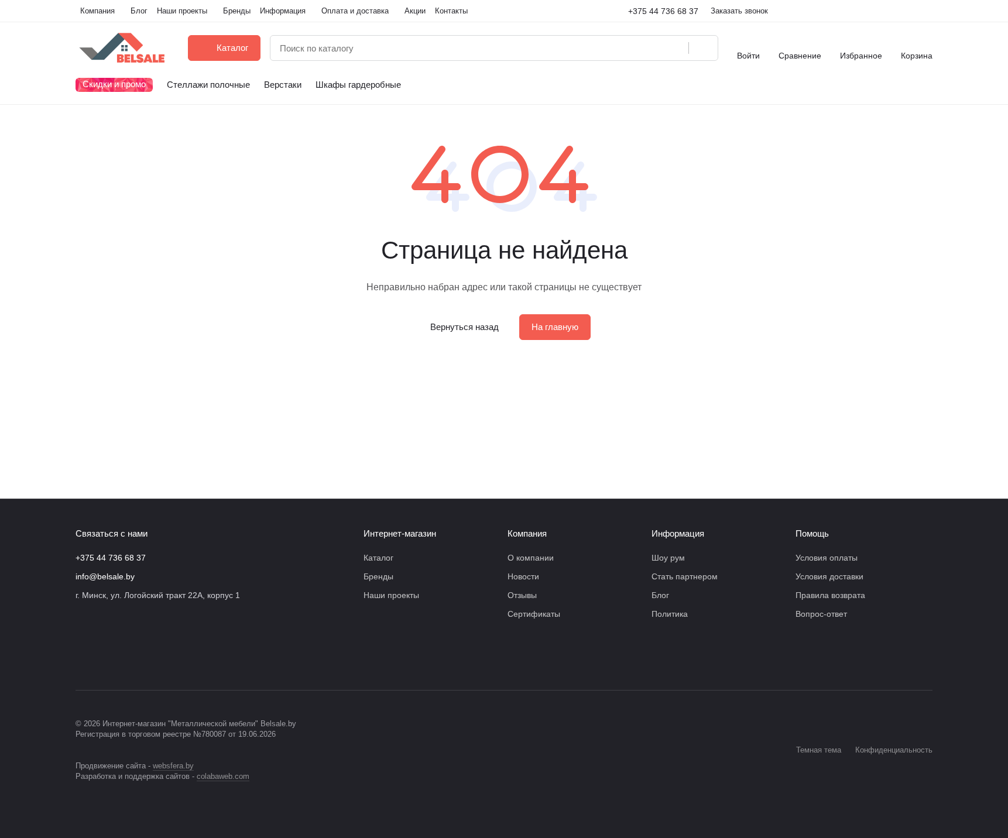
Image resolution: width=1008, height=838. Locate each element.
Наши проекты (391, 595)
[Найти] (703, 48)
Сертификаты (534, 614)
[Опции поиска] (650, 48)
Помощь (812, 533)
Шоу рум (668, 557)
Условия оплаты (827, 557)
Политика (670, 614)
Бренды (378, 576)
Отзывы (522, 595)
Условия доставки (829, 576)
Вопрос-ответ (821, 614)
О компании (531, 557)
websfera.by (173, 765)
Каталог (378, 557)
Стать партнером (685, 576)
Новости (523, 576)
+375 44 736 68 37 (663, 11)
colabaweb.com (223, 776)
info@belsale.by (105, 576)
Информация (678, 533)
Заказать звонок (739, 10)
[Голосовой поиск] (675, 48)
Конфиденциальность (893, 750)
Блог (660, 595)
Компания (527, 533)
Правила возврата (830, 595)
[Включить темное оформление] (927, 11)
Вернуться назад (464, 327)
